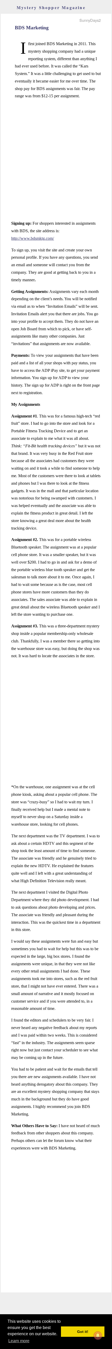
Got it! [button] (82, 1332)
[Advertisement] (56, 160)
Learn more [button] (18, 1341)
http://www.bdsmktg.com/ (32, 238)
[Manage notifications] (98, 1335)
